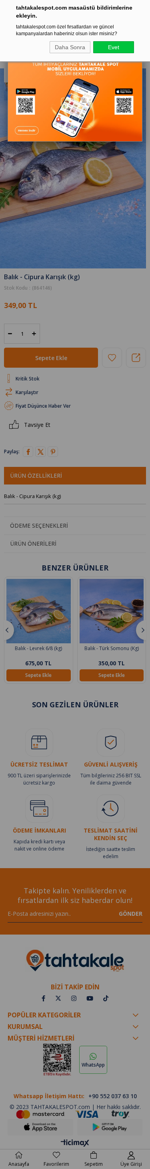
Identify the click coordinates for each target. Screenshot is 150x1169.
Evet (113, 47)
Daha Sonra (70, 47)
